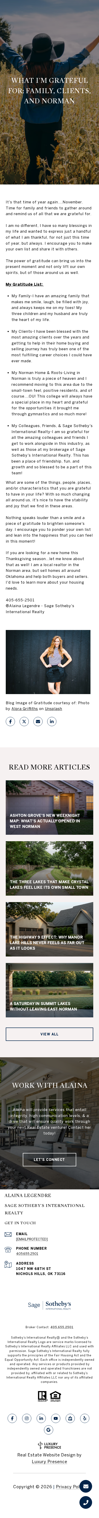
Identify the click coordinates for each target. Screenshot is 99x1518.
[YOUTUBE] (55, 1418)
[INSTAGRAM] (26, 1418)
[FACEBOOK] (12, 1418)
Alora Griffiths (25, 709)
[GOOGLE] (48, 1430)
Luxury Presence (49, 1461)
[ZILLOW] (70, 1418)
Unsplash (53, 709)
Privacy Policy (71, 1486)
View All (49, 1034)
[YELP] (84, 1418)
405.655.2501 (27, 1254)
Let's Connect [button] (49, 1160)
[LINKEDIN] (41, 1418)
